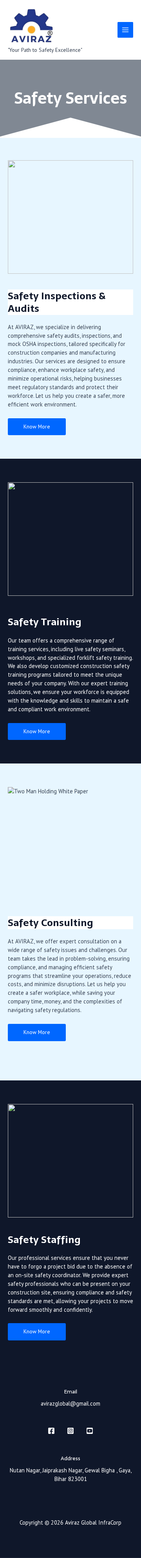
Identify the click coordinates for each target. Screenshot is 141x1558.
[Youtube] (89, 1430)
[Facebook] (51, 1430)
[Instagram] (70, 1430)
